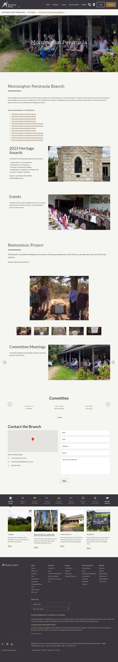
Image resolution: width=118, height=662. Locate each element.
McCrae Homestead (65, 534)
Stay (32, 576)
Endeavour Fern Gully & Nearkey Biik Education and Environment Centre (44, 535)
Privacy (57, 650)
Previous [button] (5, 362)
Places (33, 568)
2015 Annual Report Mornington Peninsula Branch (27, 135)
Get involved (74, 4)
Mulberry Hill (90, 534)
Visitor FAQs (35, 589)
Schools (67, 571)
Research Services (70, 576)
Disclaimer (50, 650)
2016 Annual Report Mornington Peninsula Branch (27, 133)
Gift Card (34, 592)
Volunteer (85, 581)
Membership (86, 568)
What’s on (34, 571)
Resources (68, 573)
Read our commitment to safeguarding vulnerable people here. (63, 630)
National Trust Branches (13, 12)
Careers (84, 584)
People (101, 571)
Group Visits (35, 579)
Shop (32, 587)
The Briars (11, 534)
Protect (56, 4)
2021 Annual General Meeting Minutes (24, 121)
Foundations (86, 576)
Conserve (51, 568)
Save (49, 571)
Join (100, 5)
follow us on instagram (7, 644)
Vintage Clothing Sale (89, 573)
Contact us (102, 581)
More (10, 546)
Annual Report (103, 579)
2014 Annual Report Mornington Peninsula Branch (27, 138)
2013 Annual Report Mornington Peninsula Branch (27, 140)
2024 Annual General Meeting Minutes (24, 114)
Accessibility (36, 650)
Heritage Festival (36, 584)
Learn (64, 4)
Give (83, 571)
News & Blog (103, 573)
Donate (111, 5)
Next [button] (113, 362)
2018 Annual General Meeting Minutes (24, 128)
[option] (59, 43)
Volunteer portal (36, 633)
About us (102, 568)
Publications (103, 576)
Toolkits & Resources (54, 573)
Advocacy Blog (53, 576)
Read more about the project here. (18, 262)
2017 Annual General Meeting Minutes (24, 130)
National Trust (13, 4)
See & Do (34, 573)
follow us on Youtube (12, 644)
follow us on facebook (3, 644)
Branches (85, 579)
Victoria (31, 12)
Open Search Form (89, 4)
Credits (43, 650)
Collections (68, 568)
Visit (48, 4)
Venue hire (34, 581)
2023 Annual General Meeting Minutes (24, 116)
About (84, 4)
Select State (93, 4)
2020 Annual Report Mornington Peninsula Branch (27, 123)
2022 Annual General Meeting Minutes (24, 119)
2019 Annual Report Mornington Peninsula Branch (27, 126)
